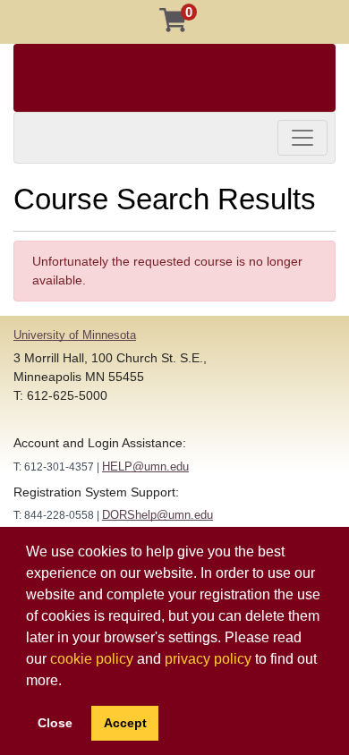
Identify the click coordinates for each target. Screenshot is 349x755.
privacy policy (208, 658)
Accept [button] (125, 723)
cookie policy (91, 658)
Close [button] (55, 723)
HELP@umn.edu (145, 466)
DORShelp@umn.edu (157, 515)
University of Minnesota (74, 335)
